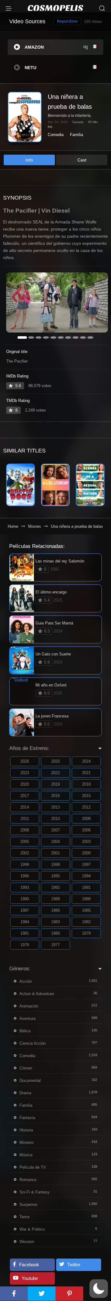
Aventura (27, 1018)
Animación (28, 1006)
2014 (24, 807)
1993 (24, 887)
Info (29, 159)
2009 (86, 818)
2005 (24, 841)
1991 (86, 887)
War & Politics (32, 1229)
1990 (24, 899)
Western (26, 1241)
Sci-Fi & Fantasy (34, 1192)
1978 (24, 944)
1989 (55, 899)
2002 (24, 853)
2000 (86, 853)
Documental (30, 1080)
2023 (24, 772)
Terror (24, 1217)
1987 (24, 910)
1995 (55, 876)
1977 (55, 944)
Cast (81, 159)
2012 (86, 807)
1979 (86, 933)
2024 (86, 761)
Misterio (26, 1142)
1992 (55, 887)
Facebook (29, 1264)
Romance (27, 1179)
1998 (55, 864)
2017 (24, 795)
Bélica (25, 1031)
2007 (55, 830)
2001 (55, 853)
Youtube (30, 1278)
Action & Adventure (36, 993)
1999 (24, 864)
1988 (86, 899)
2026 (24, 761)
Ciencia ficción (32, 1043)
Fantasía (27, 1117)
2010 (55, 818)
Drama (25, 1093)
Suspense (28, 1204)
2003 (86, 841)
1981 (24, 933)
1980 (55, 933)
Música (25, 1155)
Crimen (25, 1068)
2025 (55, 761)
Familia (76, 135)
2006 (86, 830)
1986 (55, 910)
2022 (55, 772)
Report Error (67, 21)
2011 (25, 818)
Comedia (56, 135)
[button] (98, 1288)
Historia (26, 1130)
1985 (86, 910)
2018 (86, 784)
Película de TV (32, 1167)
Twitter (73, 1264)
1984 (24, 922)
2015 (86, 795)
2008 (24, 830)
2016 (55, 795)
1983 (55, 922)
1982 (86, 922)
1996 (24, 876)
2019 (55, 784)
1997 (86, 864)
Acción (25, 981)
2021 (86, 772)
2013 (55, 807)
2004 (55, 841)
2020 (24, 784)
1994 (86, 876)
